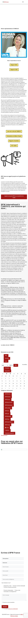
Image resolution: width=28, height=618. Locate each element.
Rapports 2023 (14, 69)
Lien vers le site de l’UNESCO (14, 131)
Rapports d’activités (14, 140)
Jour (6, 361)
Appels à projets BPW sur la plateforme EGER (14, 196)
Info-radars (14, 145)
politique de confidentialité (13, 608)
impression (4, 435)
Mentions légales (14, 616)
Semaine (7, 358)
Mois (6, 355)
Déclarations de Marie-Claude (14, 136)
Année (23, 364)
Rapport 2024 (14, 64)
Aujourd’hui (7, 370)
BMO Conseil (23, 614)
